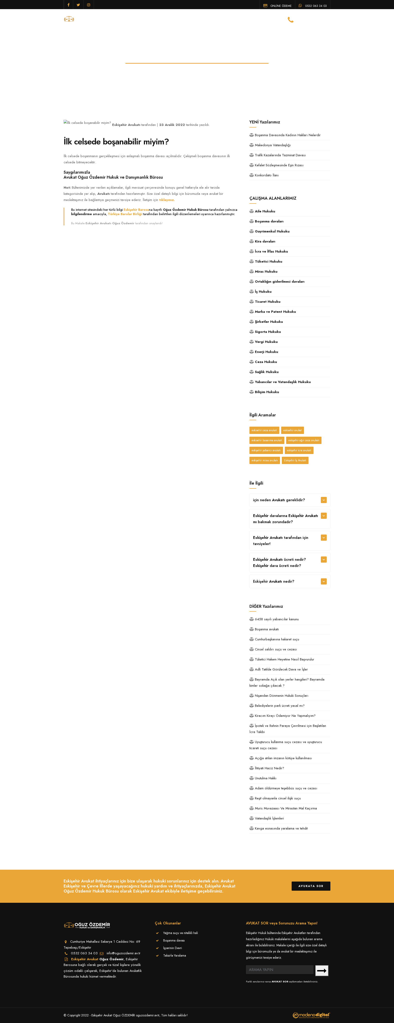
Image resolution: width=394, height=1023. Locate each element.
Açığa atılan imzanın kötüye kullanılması (283, 758)
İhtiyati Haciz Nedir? (269, 768)
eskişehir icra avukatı (299, 450)
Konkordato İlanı (266, 175)
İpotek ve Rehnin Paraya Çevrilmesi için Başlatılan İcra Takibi (287, 728)
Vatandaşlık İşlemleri (269, 818)
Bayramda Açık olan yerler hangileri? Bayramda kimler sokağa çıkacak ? (286, 682)
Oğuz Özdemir (111, 959)
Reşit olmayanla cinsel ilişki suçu (277, 798)
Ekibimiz (177, 19)
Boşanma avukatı (266, 629)
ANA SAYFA (131, 19)
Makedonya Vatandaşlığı (272, 145)
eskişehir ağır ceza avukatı (303, 440)
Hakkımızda (155, 19)
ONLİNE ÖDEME (281, 5)
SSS (263, 19)
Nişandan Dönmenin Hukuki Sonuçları (281, 695)
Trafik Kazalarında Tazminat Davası (280, 155)
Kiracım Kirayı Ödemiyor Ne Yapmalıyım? (285, 715)
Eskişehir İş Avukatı (295, 460)
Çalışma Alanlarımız (207, 19)
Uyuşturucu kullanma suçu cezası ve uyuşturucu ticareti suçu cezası (285, 745)
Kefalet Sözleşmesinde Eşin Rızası (278, 165)
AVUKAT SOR (280, 981)
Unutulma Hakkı (265, 778)
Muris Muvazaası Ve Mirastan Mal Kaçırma (285, 808)
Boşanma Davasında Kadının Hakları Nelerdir (287, 135)
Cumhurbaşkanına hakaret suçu (276, 639)
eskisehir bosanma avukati (267, 440)
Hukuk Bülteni (243, 19)
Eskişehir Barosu (136, 209)
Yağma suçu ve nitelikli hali (180, 933)
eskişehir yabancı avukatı (266, 450)
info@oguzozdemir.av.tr (123, 953)
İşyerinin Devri (172, 948)
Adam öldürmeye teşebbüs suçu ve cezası (285, 788)
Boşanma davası (174, 940)
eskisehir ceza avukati (264, 430)
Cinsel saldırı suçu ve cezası (275, 649)
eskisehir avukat (292, 430)
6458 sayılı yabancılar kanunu (276, 619)
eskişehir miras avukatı (265, 460)
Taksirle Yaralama (174, 955)
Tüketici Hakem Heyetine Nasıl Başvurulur (284, 659)
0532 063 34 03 (315, 5)
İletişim (278, 19)
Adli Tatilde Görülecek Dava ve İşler (281, 669)
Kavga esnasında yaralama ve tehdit (281, 828)
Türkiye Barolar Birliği (125, 214)
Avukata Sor (311, 886)
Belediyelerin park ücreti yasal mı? (279, 705)
